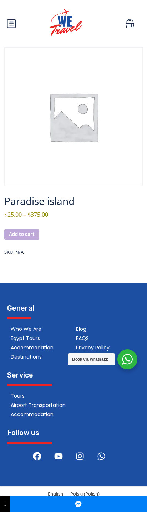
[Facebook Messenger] (78, 504)
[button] (130, 23)
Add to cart (22, 234)
